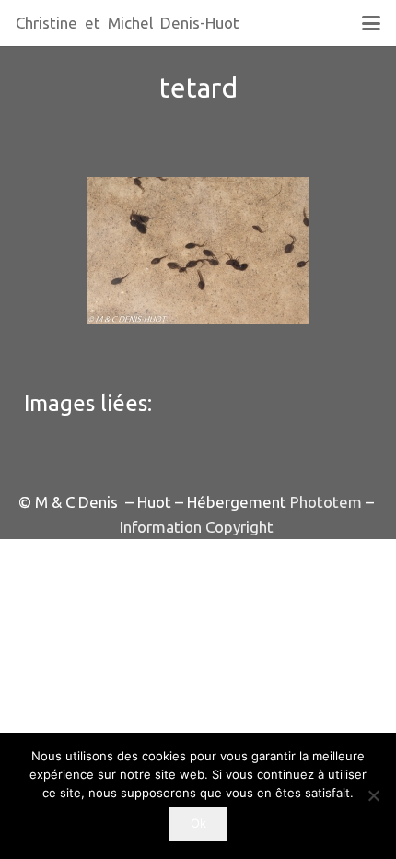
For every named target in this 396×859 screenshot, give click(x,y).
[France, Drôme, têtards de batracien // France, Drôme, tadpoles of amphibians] (198, 250)
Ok (198, 823)
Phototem (326, 502)
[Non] (373, 795)
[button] (370, 23)
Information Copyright (197, 526)
